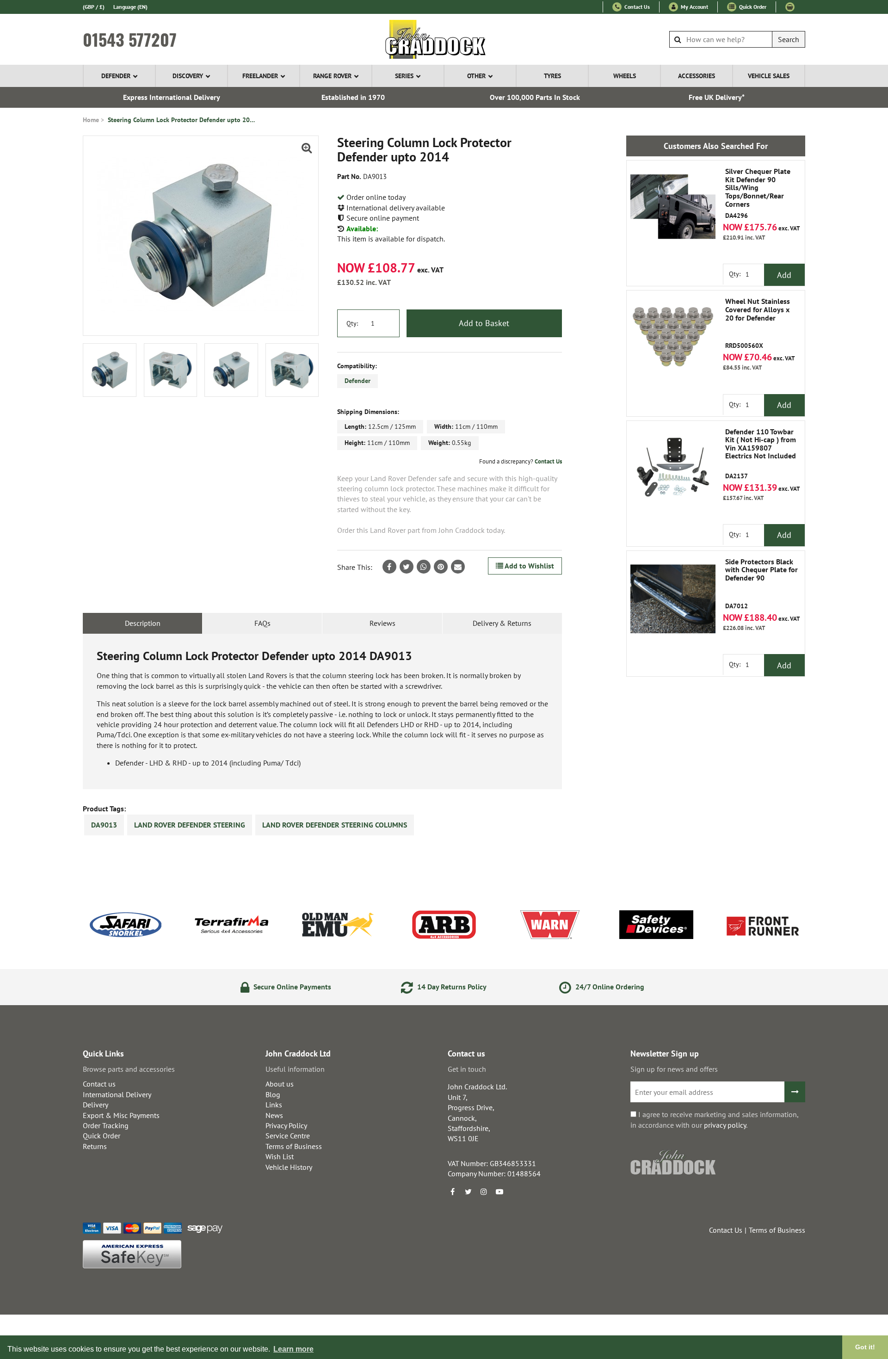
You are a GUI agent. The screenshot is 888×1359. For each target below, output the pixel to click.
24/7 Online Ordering (609, 986)
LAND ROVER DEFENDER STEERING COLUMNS (334, 824)
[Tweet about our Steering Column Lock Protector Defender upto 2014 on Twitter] (406, 567)
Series (404, 76)
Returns (95, 1146)
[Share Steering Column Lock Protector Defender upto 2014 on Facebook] (389, 567)
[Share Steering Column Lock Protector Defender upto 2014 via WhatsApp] (424, 567)
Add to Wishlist (528, 565)
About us (279, 1083)
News (274, 1115)
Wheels (624, 76)
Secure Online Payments (291, 986)
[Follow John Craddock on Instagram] (483, 1191)
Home (91, 120)
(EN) (130, 6)
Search (788, 39)
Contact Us (636, 6)
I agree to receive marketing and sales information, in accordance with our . (714, 1119)
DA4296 (757, 193)
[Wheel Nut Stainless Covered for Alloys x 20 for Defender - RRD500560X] (672, 336)
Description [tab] (142, 623)
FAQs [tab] (262, 623)
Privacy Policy (286, 1125)
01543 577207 (130, 39)
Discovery (188, 76)
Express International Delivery (171, 97)
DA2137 (760, 454)
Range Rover (332, 76)
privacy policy (725, 1125)
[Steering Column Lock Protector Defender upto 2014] (201, 236)
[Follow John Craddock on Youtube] (499, 1191)
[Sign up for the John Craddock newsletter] (794, 1091)
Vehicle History (288, 1167)
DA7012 (761, 584)
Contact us (99, 1083)
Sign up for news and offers (674, 1069)
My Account (693, 6)
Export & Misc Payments (121, 1115)
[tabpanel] (322, 712)
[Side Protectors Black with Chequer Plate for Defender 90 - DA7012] (672, 597)
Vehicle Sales (768, 76)
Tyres (552, 76)
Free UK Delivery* (717, 97)
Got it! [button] (865, 1347)
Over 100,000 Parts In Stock (535, 97)
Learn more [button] (293, 1349)
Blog (272, 1094)
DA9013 (104, 824)
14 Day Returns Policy (451, 986)
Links (273, 1104)
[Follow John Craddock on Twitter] (468, 1191)
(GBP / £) (94, 6)
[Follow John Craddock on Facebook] (452, 1191)
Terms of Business (293, 1146)
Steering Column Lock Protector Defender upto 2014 (182, 120)
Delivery (95, 1104)
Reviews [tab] (382, 623)
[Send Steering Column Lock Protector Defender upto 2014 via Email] (458, 567)
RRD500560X (757, 323)
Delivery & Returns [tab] (502, 623)
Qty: (352, 323)
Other (476, 76)
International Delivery (117, 1094)
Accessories (696, 76)
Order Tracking (106, 1125)
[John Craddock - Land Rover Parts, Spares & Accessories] (444, 39)
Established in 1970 (353, 97)
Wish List (279, 1156)
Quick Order (752, 6)
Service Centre (287, 1135)
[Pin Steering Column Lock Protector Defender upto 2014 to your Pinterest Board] (441, 567)
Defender (115, 76)
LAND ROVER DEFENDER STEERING (189, 824)
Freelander (260, 76)
